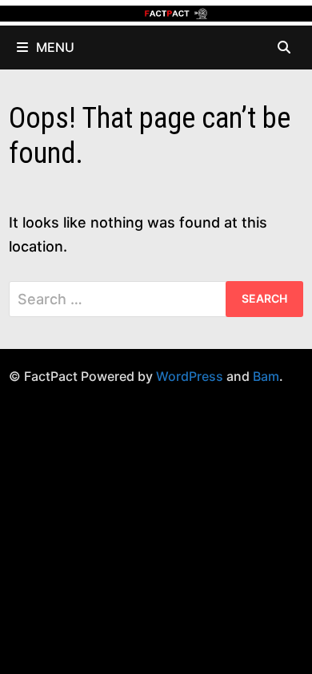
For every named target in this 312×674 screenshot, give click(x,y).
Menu (55, 47)
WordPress (189, 376)
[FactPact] (156, 12)
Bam (266, 376)
